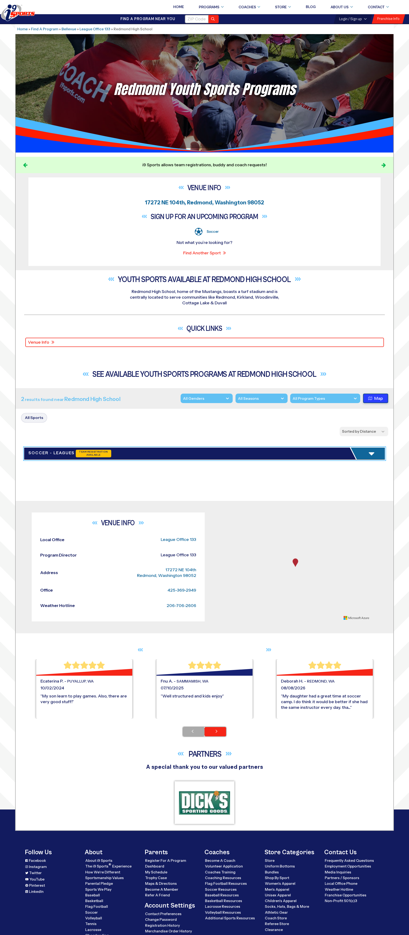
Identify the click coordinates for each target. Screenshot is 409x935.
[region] (295, 654)
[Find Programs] (214, 19)
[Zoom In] (215, 604)
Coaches (247, 7)
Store (281, 7)
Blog (311, 7)
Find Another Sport (202, 253)
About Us (340, 7)
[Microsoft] (356, 705)
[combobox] (292, 398)
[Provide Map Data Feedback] (375, 705)
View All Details (329, 504)
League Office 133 (95, 29)
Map (378, 398)
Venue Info (38, 342)
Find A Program (44, 29)
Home (178, 7)
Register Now (328, 487)
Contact (376, 7)
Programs (209, 7)
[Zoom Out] (215, 612)
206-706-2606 (181, 693)
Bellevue (69, 29)
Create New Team (333, 522)
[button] (342, 504)
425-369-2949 (182, 677)
